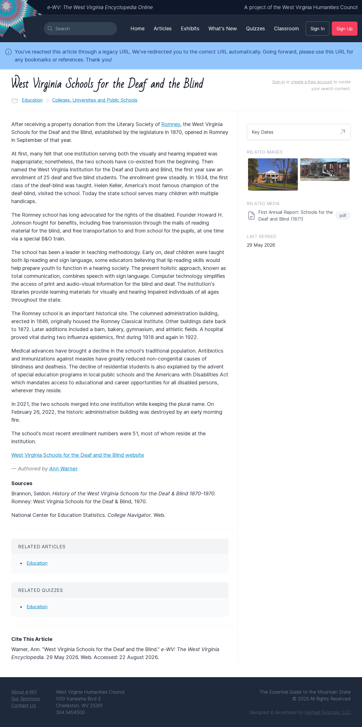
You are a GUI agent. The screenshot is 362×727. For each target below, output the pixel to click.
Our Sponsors (25, 699)
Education (32, 100)
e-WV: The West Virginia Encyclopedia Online (100, 7)
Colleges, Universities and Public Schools (94, 100)
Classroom (286, 28)
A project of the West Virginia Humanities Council (300, 7)
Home (137, 28)
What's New (222, 28)
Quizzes (255, 28)
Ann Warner (63, 469)
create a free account (311, 81)
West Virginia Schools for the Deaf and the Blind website (77, 455)
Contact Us (23, 705)
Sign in (278, 81)
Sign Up (345, 28)
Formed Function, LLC (328, 712)
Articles (163, 28)
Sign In (318, 28)
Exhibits (190, 28)
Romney (170, 124)
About (24, 692)
